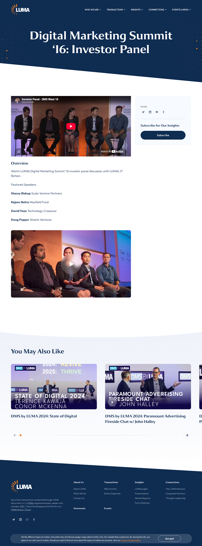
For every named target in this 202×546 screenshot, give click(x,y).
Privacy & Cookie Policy (130, 540)
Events (107, 508)
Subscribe (163, 135)
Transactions (115, 9)
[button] (187, 435)
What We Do (80, 493)
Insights (135, 9)
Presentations (142, 493)
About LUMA (80, 488)
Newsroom (79, 508)
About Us (79, 482)
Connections (156, 9)
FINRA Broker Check (21, 509)
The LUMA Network (175, 488)
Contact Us (79, 498)
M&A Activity (110, 488)
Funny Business (142, 502)
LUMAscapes (141, 488)
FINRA (31, 503)
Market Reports (142, 498)
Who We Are (92, 9)
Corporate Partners (175, 493)
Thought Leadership (176, 498)
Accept (169, 538)
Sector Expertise (112, 493)
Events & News (180, 9)
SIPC (22, 506)
